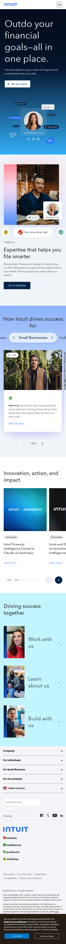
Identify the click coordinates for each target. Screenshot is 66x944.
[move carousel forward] (58, 580)
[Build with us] (58, 722)
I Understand (17, 936)
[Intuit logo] (11, 4)
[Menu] (59, 4)
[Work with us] (58, 643)
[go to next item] (42, 443)
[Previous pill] (13, 337)
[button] (33, 232)
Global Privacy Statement (15, 922)
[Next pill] (52, 337)
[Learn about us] (58, 682)
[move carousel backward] (48, 580)
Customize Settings (47, 936)
